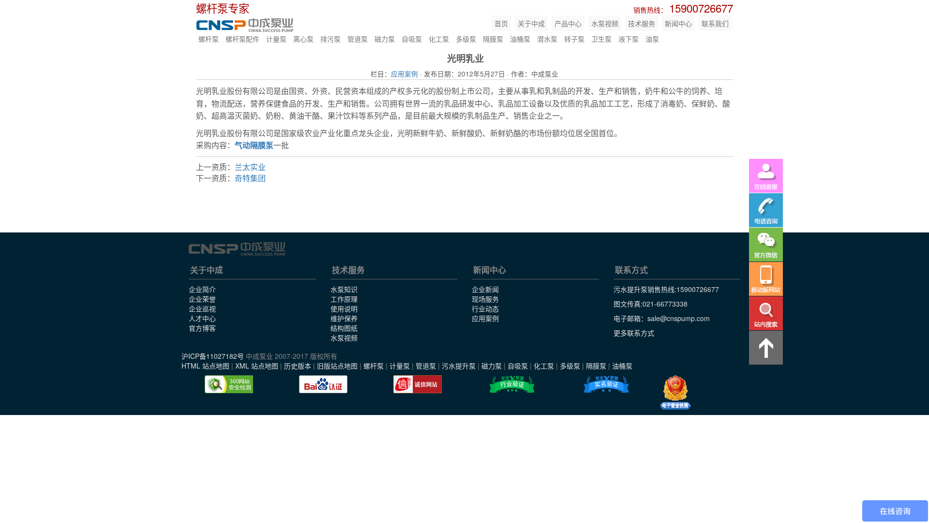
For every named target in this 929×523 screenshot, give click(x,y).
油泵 (652, 39)
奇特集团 (250, 178)
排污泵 (330, 39)
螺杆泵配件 (242, 39)
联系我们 (715, 23)
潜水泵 (547, 39)
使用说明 (344, 308)
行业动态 (485, 308)
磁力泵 (385, 39)
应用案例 (404, 73)
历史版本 (297, 365)
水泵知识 (344, 289)
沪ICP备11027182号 (212, 356)
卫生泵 (601, 39)
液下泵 (628, 39)
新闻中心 (678, 23)
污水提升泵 (459, 365)
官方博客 (202, 328)
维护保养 (344, 318)
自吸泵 (412, 39)
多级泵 (466, 39)
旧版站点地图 (337, 365)
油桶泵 (520, 39)
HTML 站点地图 (205, 365)
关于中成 (531, 23)
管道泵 (357, 39)
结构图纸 (344, 328)
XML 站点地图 (256, 365)
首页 (501, 23)
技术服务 (641, 23)
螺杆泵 (208, 39)
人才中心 (202, 318)
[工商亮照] (675, 392)
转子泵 (574, 39)
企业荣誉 (202, 299)
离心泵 (303, 39)
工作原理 (344, 299)
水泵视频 (604, 23)
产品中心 (568, 23)
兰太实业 (250, 166)
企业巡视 (202, 308)
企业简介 (202, 289)
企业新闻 (485, 289)
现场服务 (485, 299)
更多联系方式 (634, 333)
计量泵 (276, 39)
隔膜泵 (493, 39)
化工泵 (439, 39)
